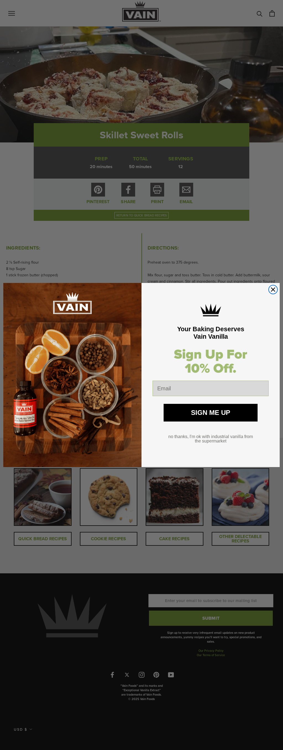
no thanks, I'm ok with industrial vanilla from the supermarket (210, 438)
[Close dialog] (273, 289)
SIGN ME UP (210, 412)
